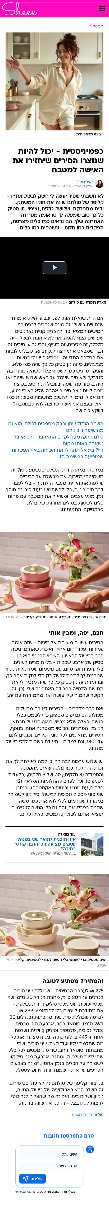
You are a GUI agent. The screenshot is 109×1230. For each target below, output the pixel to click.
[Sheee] (19, 8)
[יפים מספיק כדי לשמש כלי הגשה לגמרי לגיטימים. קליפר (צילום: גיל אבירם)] (54, 922)
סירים (87, 1115)
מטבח (77, 1115)
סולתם (98, 1115)
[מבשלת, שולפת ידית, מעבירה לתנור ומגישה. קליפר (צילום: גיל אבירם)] (54, 577)
